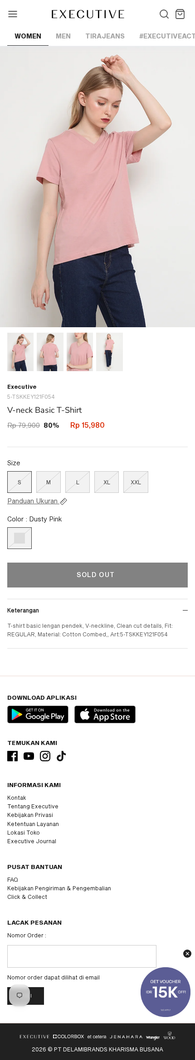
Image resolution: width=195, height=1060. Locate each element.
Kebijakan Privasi (30, 815)
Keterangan (23, 610)
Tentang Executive (32, 806)
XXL (136, 482)
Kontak (16, 797)
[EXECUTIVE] (87, 14)
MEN (63, 36)
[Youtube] (29, 756)
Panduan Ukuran (33, 501)
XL (106, 482)
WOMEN (28, 36)
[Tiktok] (61, 756)
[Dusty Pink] (19, 538)
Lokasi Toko (23, 832)
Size (13, 463)
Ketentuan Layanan (33, 824)
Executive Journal (31, 841)
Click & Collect (27, 896)
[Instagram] (45, 756)
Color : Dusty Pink (34, 519)
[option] (97, 186)
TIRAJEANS (105, 36)
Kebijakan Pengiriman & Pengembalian (59, 888)
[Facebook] (12, 756)
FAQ (12, 879)
